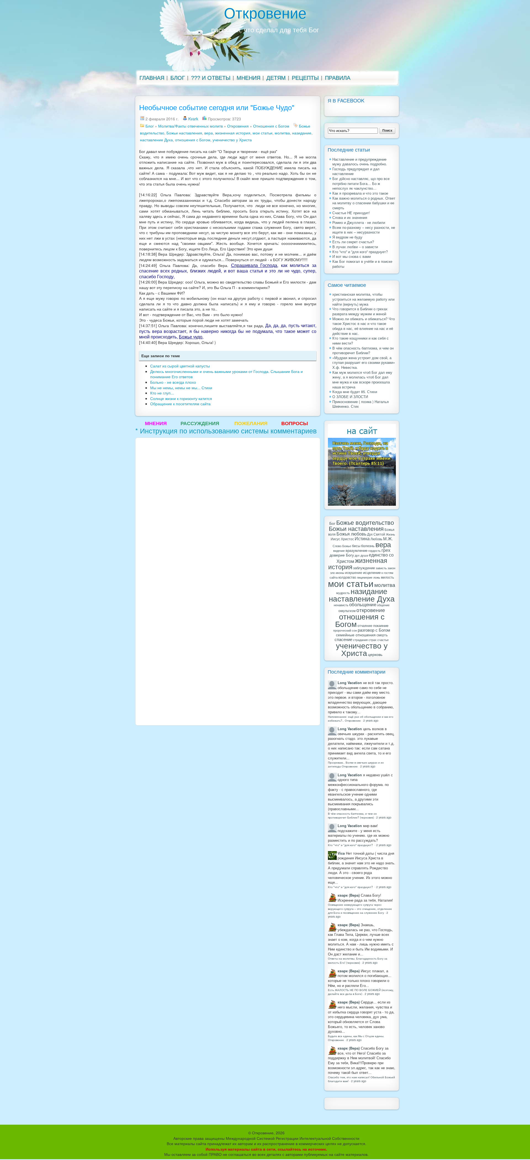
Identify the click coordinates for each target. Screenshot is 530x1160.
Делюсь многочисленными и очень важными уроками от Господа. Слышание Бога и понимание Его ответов (226, 374)
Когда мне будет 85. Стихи (354, 391)
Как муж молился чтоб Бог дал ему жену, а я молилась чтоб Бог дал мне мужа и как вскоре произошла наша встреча (362, 380)
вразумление (356, 550)
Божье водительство (365, 522)
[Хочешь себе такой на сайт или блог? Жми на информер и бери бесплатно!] (362, 430)
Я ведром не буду (347, 237)
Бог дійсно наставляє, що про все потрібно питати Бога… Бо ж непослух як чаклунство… (360, 183)
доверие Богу (342, 555)
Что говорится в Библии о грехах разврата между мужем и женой (360, 311)
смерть (382, 635)
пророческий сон (345, 630)
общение (383, 605)
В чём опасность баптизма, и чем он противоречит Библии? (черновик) (352, 815)
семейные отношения (356, 634)
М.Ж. (388, 538)
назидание (301, 133)
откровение (370, 609)
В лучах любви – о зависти (355, 246)
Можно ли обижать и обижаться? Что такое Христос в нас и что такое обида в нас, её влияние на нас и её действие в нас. (363, 326)
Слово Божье (342, 546)
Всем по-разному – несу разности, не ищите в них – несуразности (363, 230)
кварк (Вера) (349, 895)
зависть (381, 568)
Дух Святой (376, 534)
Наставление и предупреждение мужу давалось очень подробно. (359, 162)
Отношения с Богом (271, 126)
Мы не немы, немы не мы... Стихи (181, 387)
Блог (149, 126)
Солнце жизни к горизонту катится (181, 398)
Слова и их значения (349, 217)
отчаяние (364, 625)
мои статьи (262, 133)
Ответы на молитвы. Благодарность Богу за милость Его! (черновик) (357, 960)
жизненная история (232, 133)
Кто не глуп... (162, 393)
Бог (332, 523)
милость (387, 577)
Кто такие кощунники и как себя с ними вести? (360, 341)
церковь (375, 654)
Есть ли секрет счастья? (353, 241)
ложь (376, 577)
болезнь (368, 545)
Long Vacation (350, 682)
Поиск (387, 131)
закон (391, 568)
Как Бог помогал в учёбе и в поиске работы (362, 264)
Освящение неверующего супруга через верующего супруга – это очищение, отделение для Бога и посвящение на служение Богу (360, 908)
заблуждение (364, 567)
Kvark (193, 118)
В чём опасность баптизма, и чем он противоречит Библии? (363, 351)
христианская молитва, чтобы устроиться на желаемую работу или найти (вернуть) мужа (363, 299)
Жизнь (390, 534)
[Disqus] (227, 510)
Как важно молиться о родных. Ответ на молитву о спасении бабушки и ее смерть (363, 203)
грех (385, 550)
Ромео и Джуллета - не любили (358, 222)
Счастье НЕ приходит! (351, 212)
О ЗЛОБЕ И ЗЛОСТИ (350, 396)
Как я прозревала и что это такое (360, 193)
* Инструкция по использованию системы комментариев (226, 430)
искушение (353, 572)
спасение (343, 639)
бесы (356, 545)
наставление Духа (156, 139)
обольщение (362, 604)
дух (357, 555)
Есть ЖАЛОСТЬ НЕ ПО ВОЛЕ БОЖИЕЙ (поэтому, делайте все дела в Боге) (361, 992)
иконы (340, 573)
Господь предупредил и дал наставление (356, 171)
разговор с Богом (374, 630)
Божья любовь (351, 534)
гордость (374, 550)
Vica (341, 853)
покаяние (380, 625)
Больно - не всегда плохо (173, 382)
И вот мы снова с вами (351, 256)
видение (339, 551)
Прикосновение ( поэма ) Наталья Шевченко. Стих (360, 404)
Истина (362, 538)
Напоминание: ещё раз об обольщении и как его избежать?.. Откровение (360, 718)
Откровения (238, 126)
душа (364, 555)
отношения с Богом (192, 139)
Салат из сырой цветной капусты (180, 366)
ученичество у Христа (232, 139)
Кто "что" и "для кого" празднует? (360, 251)
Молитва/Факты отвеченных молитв (190, 126)
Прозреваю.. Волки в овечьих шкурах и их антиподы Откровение (356, 764)
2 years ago (370, 720)
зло (332, 573)
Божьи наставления (184, 133)
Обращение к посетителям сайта (180, 403)
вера (208, 133)
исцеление (372, 572)
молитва (282, 133)
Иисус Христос (342, 538)
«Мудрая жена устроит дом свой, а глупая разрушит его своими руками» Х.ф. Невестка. (363, 362)
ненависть (341, 605)
